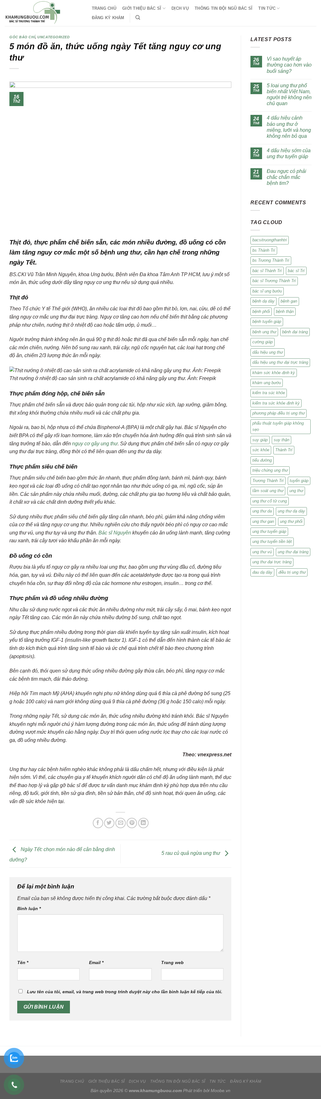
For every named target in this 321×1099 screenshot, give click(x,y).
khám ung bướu (266, 382)
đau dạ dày (262, 572)
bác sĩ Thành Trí (267, 270)
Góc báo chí (22, 37)
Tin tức (267, 8)
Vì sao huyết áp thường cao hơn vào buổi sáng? (289, 64)
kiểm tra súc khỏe (268, 392)
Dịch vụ (180, 8)
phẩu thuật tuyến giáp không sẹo (278, 426)
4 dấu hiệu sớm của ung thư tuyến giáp (289, 153)
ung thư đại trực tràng (272, 562)
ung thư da (262, 511)
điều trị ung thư (292, 572)
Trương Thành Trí (268, 480)
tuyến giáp (299, 480)
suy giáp (260, 439)
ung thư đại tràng (293, 552)
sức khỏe (260, 450)
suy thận (281, 439)
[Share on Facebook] (98, 823)
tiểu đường (262, 460)
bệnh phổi (261, 311)
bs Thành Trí (263, 250)
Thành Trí (283, 450)
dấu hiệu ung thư (267, 352)
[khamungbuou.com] (42, 13)
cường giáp (262, 342)
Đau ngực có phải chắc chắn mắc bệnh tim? (286, 177)
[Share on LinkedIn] (143, 823)
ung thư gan (263, 521)
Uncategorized (53, 37)
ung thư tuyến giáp (269, 531)
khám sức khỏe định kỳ (273, 372)
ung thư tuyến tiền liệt (272, 541)
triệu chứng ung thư (270, 470)
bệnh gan (289, 301)
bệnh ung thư (264, 332)
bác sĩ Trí (296, 270)
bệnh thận (285, 311)
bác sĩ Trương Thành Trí (274, 280)
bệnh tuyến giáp (266, 321)
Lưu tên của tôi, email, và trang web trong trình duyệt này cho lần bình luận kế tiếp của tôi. (124, 991)
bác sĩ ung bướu (267, 291)
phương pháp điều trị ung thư (278, 413)
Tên (22, 962)
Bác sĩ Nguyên (114, 532)
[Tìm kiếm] (137, 17)
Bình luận (29, 908)
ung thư (296, 490)
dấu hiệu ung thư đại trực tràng (280, 362)
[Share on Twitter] (109, 823)
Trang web (172, 962)
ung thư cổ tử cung (269, 501)
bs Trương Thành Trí (270, 260)
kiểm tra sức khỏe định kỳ (276, 403)
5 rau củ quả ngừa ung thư (191, 853)
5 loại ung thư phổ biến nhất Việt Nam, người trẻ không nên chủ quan (289, 94)
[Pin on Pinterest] (132, 823)
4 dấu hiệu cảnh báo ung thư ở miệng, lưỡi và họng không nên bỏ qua (289, 127)
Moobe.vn (220, 1090)
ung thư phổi (291, 521)
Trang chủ (104, 8)
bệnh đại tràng (295, 332)
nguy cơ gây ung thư (95, 443)
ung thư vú (262, 552)
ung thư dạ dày (291, 511)
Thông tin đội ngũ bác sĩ (223, 8)
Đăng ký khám (108, 17)
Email (96, 962)
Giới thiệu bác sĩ (141, 8)
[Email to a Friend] (120, 823)
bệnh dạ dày (263, 301)
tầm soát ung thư (267, 490)
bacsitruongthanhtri (269, 240)
